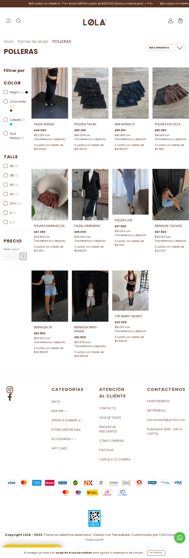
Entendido (156, 552)
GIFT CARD (59, 448)
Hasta (14, 249)
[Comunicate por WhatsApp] (179, 537)
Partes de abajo (33, 41)
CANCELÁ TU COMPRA (114, 459)
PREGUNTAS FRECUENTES (108, 429)
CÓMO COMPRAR (111, 441)
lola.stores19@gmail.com (166, 420)
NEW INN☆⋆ (59, 411)
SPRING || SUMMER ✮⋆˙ (67, 420)
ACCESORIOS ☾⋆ (63, 439)
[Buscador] (18, 21)
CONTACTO (107, 408)
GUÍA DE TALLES (110, 417)
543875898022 (158, 401)
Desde (7, 249)
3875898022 (156, 410)
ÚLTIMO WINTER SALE (66, 430)
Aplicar (23, 256)
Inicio (9, 41)
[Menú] (8, 21)
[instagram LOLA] (10, 390)
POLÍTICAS (106, 450)
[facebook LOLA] (10, 398)
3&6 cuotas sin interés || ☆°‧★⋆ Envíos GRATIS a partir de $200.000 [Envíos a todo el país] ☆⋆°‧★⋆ (79, 3)
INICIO (55, 401)
